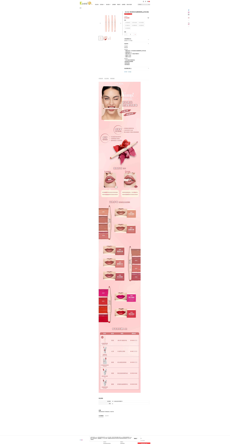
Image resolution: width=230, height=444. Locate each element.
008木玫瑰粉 (141, 22)
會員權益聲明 (122, 443)
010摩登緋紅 (127, 22)
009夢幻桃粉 (134, 22)
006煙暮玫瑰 (134, 25)
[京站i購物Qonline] (86, 3)
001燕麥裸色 (127, 28)
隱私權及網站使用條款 (107, 443)
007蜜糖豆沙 (127, 25)
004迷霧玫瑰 (141, 25)
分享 (126, 71)
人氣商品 (188, 24)
